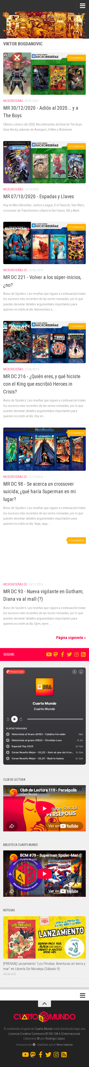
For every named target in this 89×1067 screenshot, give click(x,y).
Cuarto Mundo (44, 1029)
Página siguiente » (71, 637)
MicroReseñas (13, 101)
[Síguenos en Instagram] (76, 654)
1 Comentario (77, 326)
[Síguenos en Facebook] (62, 654)
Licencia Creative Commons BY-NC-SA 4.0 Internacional (44, 1034)
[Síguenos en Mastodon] (55, 654)
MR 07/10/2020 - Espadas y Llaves (38, 196)
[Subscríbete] (83, 654)
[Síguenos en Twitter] (69, 654)
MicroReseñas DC (15, 270)
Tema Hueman (64, 1044)
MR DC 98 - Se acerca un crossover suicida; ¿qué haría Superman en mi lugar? (39, 491)
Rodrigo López (55, 1038)
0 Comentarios (76, 57)
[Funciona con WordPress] (34, 1044)
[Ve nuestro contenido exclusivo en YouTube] (48, 654)
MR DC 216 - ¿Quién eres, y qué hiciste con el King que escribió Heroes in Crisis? (41, 384)
